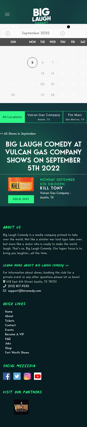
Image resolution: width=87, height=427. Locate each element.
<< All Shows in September (18, 133)
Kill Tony (51, 188)
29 (63, 95)
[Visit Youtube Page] (37, 376)
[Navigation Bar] (7, 14)
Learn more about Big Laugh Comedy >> (36, 265)
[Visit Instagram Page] (27, 376)
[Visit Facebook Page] (6, 376)
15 (62, 73)
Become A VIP (14, 334)
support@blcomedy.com (24, 291)
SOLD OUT (21, 199)
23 (73, 84)
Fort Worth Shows (17, 352)
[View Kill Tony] (21, 184)
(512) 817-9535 (18, 286)
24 (83, 84)
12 (32, 73)
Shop (8, 348)
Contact (10, 325)
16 (72, 73)
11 (13, 73)
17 (83, 73)
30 (73, 95)
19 (32, 84)
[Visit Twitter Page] (17, 376)
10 (83, 62)
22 (63, 84)
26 (32, 95)
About (9, 316)
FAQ (8, 339)
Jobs (8, 343)
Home (9, 311)
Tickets (9, 321)
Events (9, 330)
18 (13, 84)
